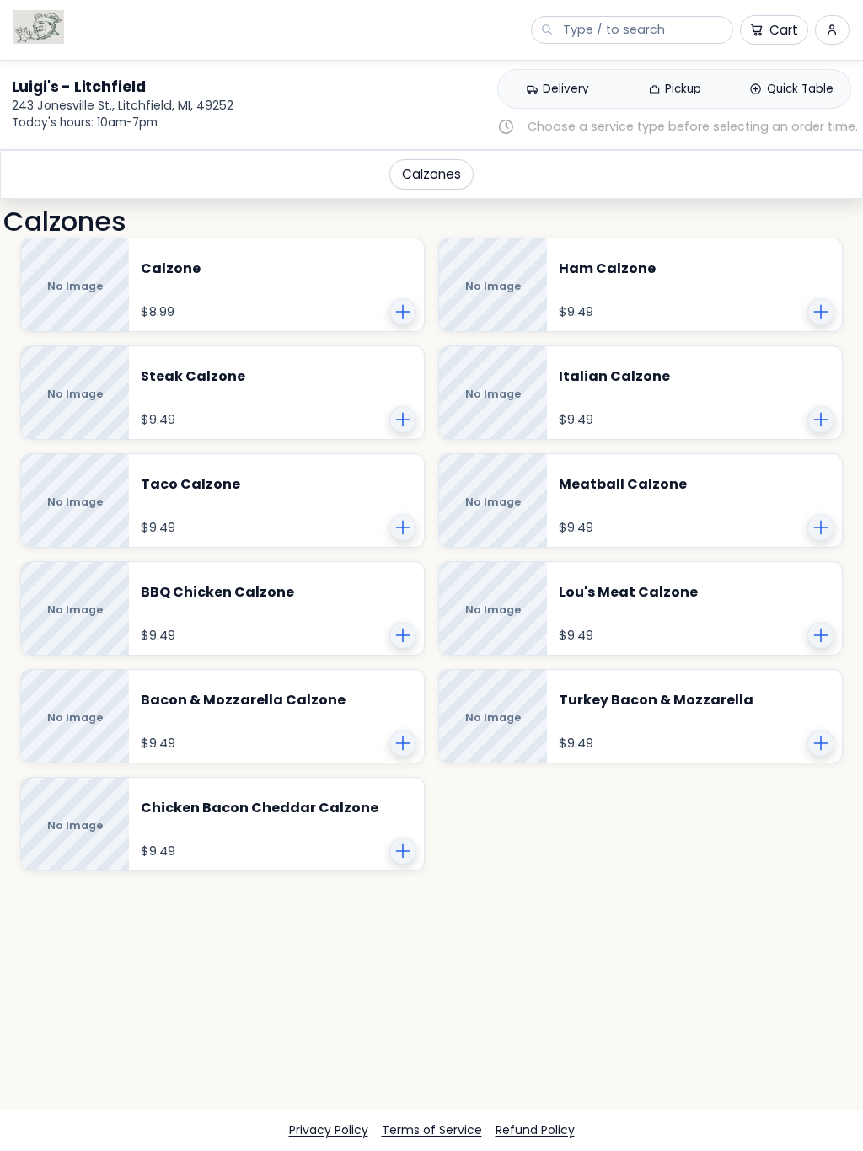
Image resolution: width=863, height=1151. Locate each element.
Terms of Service (432, 1130)
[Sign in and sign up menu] (832, 30)
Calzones (431, 174)
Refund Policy (535, 1130)
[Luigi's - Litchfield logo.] (38, 27)
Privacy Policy (328, 1130)
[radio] (557, 89)
